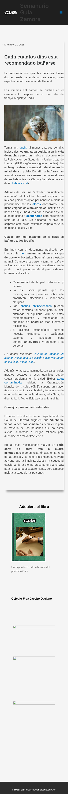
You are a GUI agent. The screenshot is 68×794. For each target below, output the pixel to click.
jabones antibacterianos (35, 305)
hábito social (20, 183)
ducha (23, 147)
